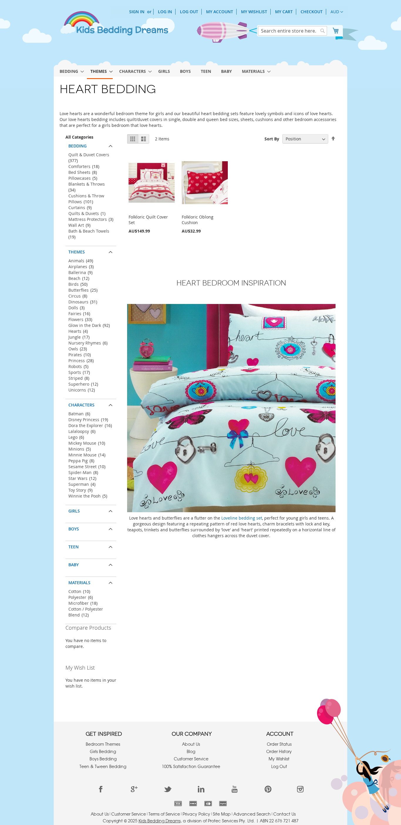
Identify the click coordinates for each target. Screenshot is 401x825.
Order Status (279, 744)
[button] (337, 12)
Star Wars (77, 478)
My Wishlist (254, 11)
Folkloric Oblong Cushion (197, 219)
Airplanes (77, 266)
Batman (76, 413)
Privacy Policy (196, 814)
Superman (78, 484)
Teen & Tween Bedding (103, 766)
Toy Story (77, 490)
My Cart (284, 11)
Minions (76, 449)
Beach (74, 278)
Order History (279, 751)
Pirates (75, 354)
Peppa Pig (78, 460)
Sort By (271, 139)
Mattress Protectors (87, 219)
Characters (81, 405)
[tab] (90, 144)
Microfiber (78, 603)
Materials (79, 582)
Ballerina (77, 272)
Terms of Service (164, 814)
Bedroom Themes (103, 744)
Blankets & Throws (86, 184)
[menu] (200, 70)
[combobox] (292, 31)
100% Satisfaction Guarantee (191, 766)
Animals (76, 260)
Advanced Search (252, 814)
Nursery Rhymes (84, 343)
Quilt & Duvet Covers (88, 154)
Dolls (73, 307)
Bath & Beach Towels (88, 231)
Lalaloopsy (78, 431)
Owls (73, 349)
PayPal (223, 803)
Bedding (77, 146)
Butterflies (78, 290)
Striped (75, 378)
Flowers (75, 319)
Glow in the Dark (84, 325)
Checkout (312, 11)
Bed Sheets (79, 172)
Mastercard (208, 803)
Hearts (74, 331)
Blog (191, 751)
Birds (73, 284)
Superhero (78, 384)
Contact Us (284, 814)
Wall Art (76, 225)
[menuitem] (70, 71)
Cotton (74, 591)
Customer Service (191, 759)
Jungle (74, 337)
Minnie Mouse (82, 455)
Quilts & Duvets (83, 213)
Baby (73, 564)
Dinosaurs (78, 302)
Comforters (79, 166)
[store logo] (114, 26)
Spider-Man (80, 472)
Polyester (77, 597)
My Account (219, 11)
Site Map (222, 814)
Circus (74, 296)
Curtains (76, 207)
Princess (76, 360)
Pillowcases (79, 178)
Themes (76, 252)
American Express (193, 803)
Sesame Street (82, 466)
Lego (72, 437)
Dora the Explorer (85, 425)
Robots (75, 366)
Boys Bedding (103, 759)
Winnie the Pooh (84, 496)
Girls (74, 511)
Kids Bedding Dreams (160, 821)
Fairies (74, 313)
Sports (74, 372)
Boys (73, 529)
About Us (191, 744)
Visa (178, 803)
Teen (73, 547)
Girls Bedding (103, 751)
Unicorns (77, 390)
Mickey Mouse (82, 443)
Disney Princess (83, 419)
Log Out (189, 11)
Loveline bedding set (241, 518)
